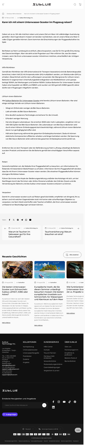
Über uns (68, 347)
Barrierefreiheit (70, 361)
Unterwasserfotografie (31, 353)
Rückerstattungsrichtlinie (53, 364)
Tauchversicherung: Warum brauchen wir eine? (58, 232)
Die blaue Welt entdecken (14, 13)
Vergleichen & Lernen (51, 371)
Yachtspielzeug (28, 347)
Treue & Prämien (50, 353)
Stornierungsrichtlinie (66, 441)
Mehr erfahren (6, 322)
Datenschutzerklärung (24, 441)
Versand (46, 441)
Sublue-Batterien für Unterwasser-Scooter (22, 101)
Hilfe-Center (48, 347)
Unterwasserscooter (30, 350)
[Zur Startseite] (3, 14)
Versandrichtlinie (50, 361)
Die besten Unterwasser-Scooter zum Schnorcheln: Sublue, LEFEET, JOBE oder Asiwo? (15, 291)
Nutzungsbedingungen (36, 441)
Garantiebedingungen (52, 367)
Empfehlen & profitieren (69, 354)
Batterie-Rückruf (71, 358)
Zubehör (26, 359)
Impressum (76, 441)
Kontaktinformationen (54, 441)
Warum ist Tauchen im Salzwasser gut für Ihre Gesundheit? (19, 234)
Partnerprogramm (71, 350)
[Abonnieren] (44, 405)
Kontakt (47, 350)
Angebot (26, 362)
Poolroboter (27, 356)
